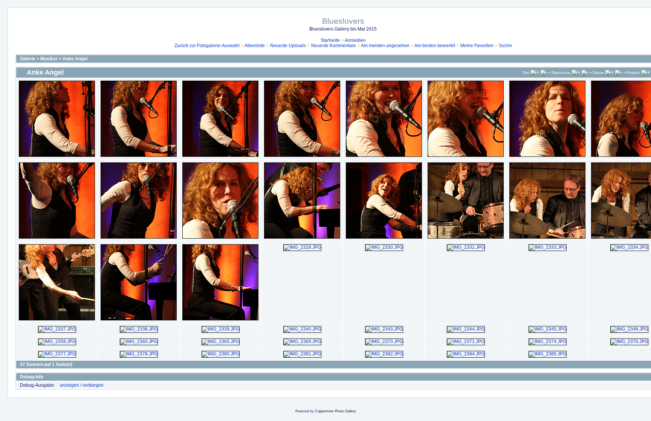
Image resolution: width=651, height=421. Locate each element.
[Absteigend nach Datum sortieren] (618, 72)
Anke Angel (75, 58)
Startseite (330, 40)
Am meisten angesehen (385, 45)
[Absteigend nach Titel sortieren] (544, 72)
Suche (505, 45)
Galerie (27, 58)
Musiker (49, 58)
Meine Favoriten (477, 45)
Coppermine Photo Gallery (335, 411)
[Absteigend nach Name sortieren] (585, 72)
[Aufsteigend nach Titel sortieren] (534, 72)
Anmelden (355, 40)
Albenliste (255, 45)
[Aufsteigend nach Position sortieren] (645, 72)
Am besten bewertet (434, 45)
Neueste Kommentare (333, 45)
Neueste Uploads (288, 45)
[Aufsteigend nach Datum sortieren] (609, 72)
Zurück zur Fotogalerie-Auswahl (207, 45)
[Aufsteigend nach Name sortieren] (576, 72)
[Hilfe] (46, 377)
